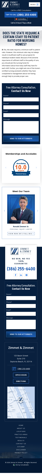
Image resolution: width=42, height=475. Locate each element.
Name (6, 96)
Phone (6, 103)
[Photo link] (21, 196)
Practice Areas (21, 434)
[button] (5, 167)
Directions (21, 381)
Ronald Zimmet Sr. (21, 226)
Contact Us (21, 444)
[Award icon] (21, 160)
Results (21, 440)
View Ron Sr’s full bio (20, 234)
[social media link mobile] (15, 275)
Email (5, 111)
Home (21, 425)
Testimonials (21, 437)
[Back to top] (21, 458)
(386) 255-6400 (21, 269)
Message (6, 119)
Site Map (21, 447)
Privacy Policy (21, 453)
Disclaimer (21, 450)
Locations (21, 431)
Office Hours (21, 375)
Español (22, 19)
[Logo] (11, 4)
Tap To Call (21, 14)
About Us (21, 428)
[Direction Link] (21, 388)
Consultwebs (24, 465)
